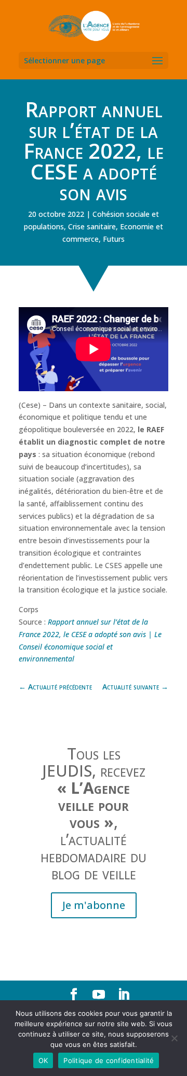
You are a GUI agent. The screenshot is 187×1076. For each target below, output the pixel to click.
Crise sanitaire (92, 226)
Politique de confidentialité (108, 1060)
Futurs (114, 239)
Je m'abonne (93, 905)
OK (43, 1060)
